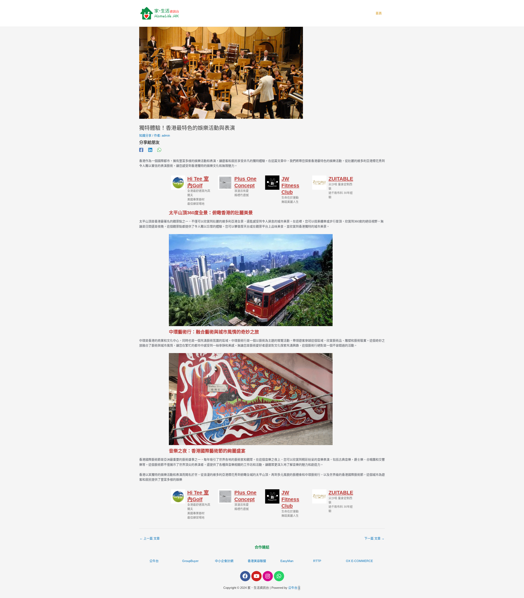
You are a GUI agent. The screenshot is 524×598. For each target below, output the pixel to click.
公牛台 (154, 561)
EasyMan (286, 561)
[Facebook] (141, 150)
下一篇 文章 (374, 538)
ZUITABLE (341, 179)
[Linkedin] (150, 150)
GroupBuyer (190, 561)
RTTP (317, 561)
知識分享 (145, 135)
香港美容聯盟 (257, 561)
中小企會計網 (224, 561)
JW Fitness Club (290, 185)
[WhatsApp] (159, 150)
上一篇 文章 (150, 538)
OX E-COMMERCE (359, 561)
